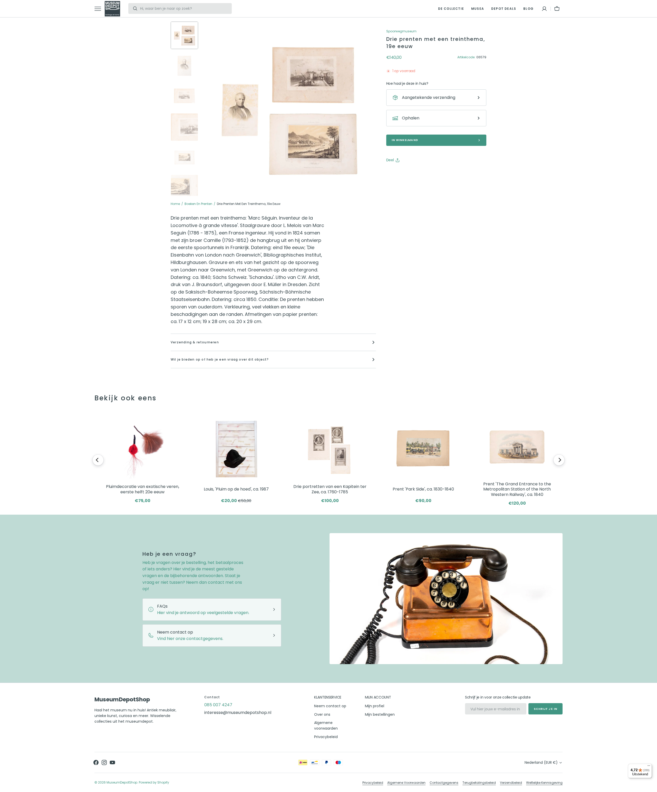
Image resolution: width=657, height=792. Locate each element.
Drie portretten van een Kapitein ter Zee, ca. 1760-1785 (329, 489)
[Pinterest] (414, 173)
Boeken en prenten (198, 204)
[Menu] (649, 767)
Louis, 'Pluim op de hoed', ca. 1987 (236, 489)
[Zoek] (133, 8)
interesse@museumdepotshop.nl (237, 712)
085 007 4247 (218, 705)
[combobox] (184, 8)
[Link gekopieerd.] (424, 173)
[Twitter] (394, 173)
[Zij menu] (99, 9)
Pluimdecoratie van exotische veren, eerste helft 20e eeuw (142, 489)
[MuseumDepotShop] (112, 8)
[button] (544, 8)
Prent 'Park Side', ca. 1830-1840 (423, 489)
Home (175, 204)
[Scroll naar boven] (651, 786)
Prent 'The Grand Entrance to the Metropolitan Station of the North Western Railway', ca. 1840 (517, 489)
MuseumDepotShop (122, 782)
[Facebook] (404, 173)
